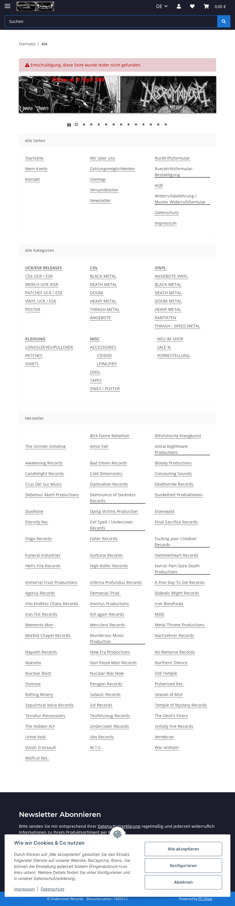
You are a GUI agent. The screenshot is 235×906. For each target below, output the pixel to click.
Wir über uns (102, 158)
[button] (178, 6)
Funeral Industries (42, 555)
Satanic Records (105, 694)
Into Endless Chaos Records (51, 603)
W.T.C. (96, 747)
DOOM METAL (168, 301)
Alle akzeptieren (183, 848)
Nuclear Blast (38, 673)
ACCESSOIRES (103, 347)
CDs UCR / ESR (39, 276)
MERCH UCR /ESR (41, 284)
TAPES (96, 380)
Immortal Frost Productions (51, 582)
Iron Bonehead (169, 603)
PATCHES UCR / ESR (43, 292)
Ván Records (102, 737)
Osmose (33, 684)
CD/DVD (104, 355)
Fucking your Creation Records (176, 541)
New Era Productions (110, 652)
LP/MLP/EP (107, 363)
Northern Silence (171, 662)
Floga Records (38, 538)
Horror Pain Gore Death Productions (177, 568)
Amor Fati (99, 446)
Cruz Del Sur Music (43, 484)
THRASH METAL (105, 309)
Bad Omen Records (108, 463)
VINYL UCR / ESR (40, 301)
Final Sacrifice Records (176, 522)
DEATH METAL (103, 284)
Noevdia (33, 662)
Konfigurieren (183, 865)
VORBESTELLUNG (173, 355)
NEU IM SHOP (170, 339)
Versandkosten (104, 190)
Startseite (34, 158)
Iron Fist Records (41, 614)
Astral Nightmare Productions (171, 449)
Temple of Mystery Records (181, 705)
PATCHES (33, 355)
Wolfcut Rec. (37, 758)
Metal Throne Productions (180, 624)
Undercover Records (109, 726)
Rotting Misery (39, 694)
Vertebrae (164, 737)
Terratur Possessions (45, 715)
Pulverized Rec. (169, 684)
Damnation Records (109, 484)
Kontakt (32, 179)
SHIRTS (32, 363)
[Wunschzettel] (192, 6)
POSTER (32, 309)
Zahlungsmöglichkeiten (112, 168)
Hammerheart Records (176, 555)
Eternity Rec (36, 522)
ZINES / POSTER (105, 388)
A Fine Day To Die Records (180, 582)
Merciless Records (107, 624)
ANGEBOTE (100, 317)
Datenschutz (52, 889)
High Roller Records (109, 565)
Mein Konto (36, 168)
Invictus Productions (109, 603)
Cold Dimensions (106, 473)
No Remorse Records (175, 652)
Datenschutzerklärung (119, 826)
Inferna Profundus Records (116, 582)
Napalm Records (41, 652)
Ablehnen (183, 882)
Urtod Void (35, 737)
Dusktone (34, 511)
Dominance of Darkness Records (113, 497)
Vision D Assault (40, 747)
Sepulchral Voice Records (49, 705)
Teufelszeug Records (110, 715)
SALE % (164, 347)
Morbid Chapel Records (47, 635)
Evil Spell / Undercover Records (111, 525)
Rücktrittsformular (172, 158)
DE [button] (159, 6)
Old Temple (166, 673)
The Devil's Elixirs (171, 715)
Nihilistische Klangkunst (178, 435)
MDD (159, 614)
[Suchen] (223, 21)
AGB (159, 185)
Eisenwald (164, 511)
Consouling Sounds (173, 473)
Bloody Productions (173, 463)
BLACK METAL (103, 276)
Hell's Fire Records (42, 565)
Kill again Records (107, 614)
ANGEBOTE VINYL (171, 276)
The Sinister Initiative (45, 446)
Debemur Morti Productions (52, 494)
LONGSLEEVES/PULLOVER (49, 347)
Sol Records (101, 705)
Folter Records (103, 538)
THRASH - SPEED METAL (177, 326)
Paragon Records (106, 684)
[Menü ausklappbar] (7, 3)
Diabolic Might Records (177, 593)
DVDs (95, 372)
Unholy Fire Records (174, 726)
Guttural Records (106, 555)
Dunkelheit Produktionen (179, 494)
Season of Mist (169, 694)
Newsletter (100, 200)
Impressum (24, 889)
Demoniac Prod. (105, 593)
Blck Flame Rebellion (110, 435)
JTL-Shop (205, 898)
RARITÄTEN (165, 317)
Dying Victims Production (114, 511)
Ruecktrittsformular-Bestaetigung (174, 171)
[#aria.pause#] (69, 124)
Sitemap (98, 179)
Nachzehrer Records (174, 635)
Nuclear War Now (107, 673)
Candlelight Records (44, 473)
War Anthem (167, 747)
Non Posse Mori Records (113, 662)
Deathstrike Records (174, 484)
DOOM (96, 292)
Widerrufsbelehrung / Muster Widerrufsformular (180, 199)
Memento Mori (39, 624)
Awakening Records (44, 463)
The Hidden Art (39, 726)
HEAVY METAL (103, 301)
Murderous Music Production (107, 638)
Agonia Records (40, 593)
